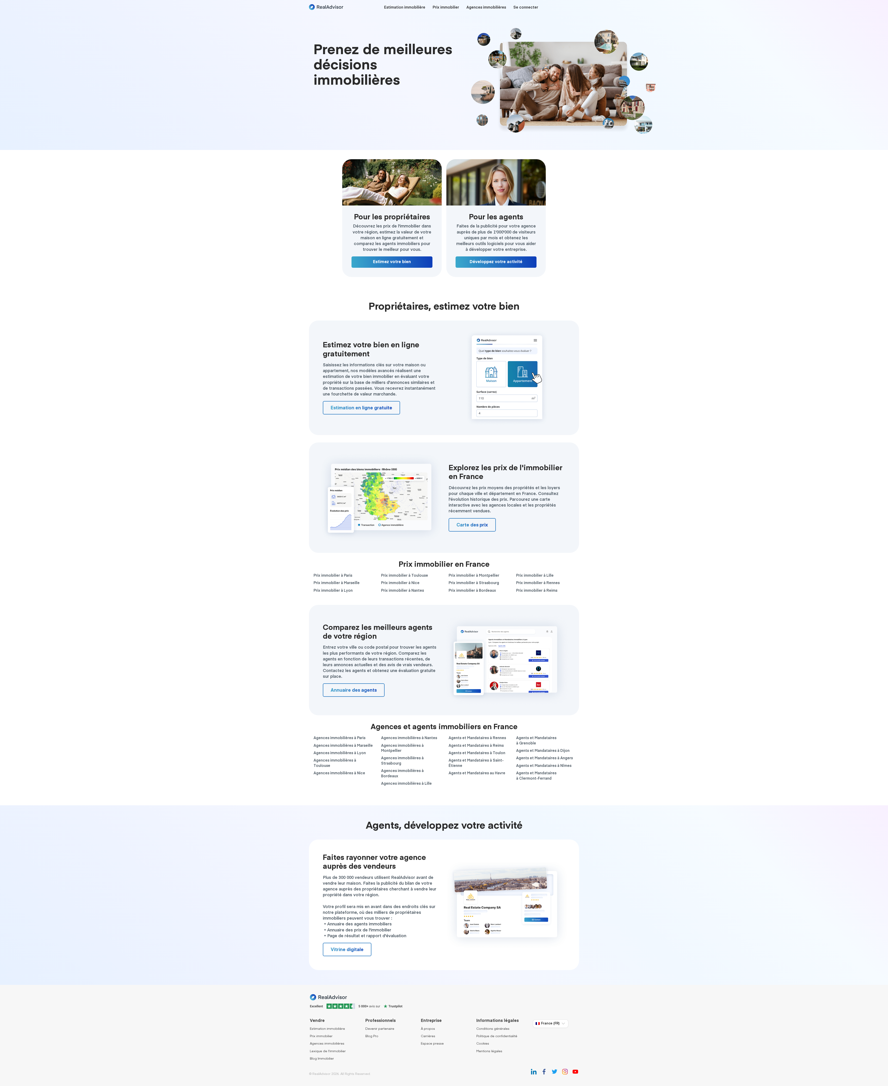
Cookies (482, 1043)
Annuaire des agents (354, 690)
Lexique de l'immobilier (328, 1051)
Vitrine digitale (347, 949)
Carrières (428, 1036)
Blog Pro (371, 1036)
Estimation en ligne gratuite (361, 408)
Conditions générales (492, 1028)
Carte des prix (472, 525)
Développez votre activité (496, 262)
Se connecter (525, 7)
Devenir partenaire (379, 1028)
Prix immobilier (446, 7)
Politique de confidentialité (496, 1036)
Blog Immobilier (322, 1058)
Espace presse (432, 1043)
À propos (428, 1028)
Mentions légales (489, 1051)
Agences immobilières (486, 7)
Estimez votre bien (392, 262)
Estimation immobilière (404, 7)
